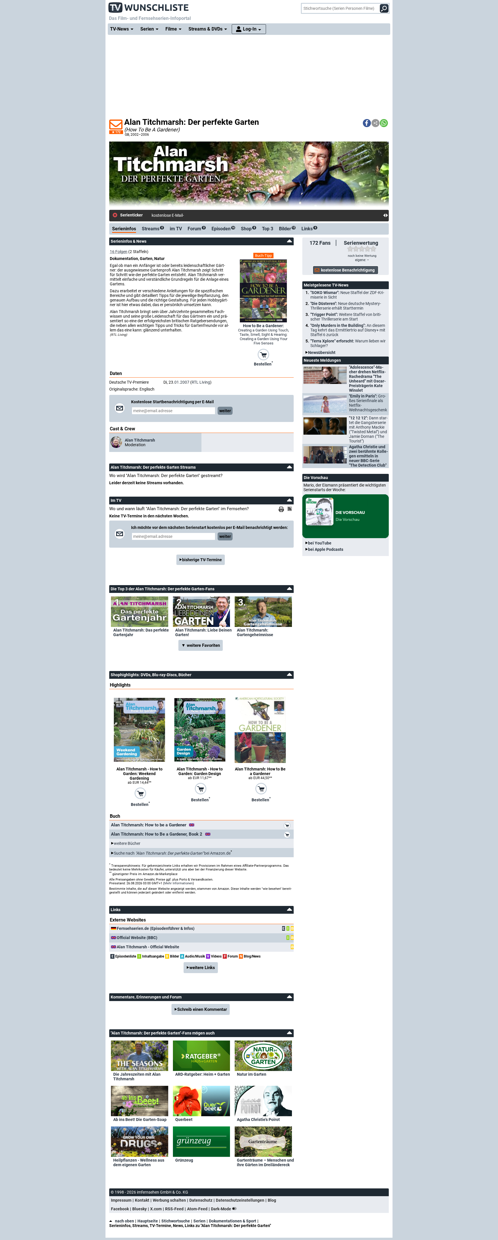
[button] (367, 123)
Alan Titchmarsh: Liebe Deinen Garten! (203, 632)
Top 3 (267, 228)
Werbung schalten (169, 1200)
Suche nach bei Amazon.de (172, 853)
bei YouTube (319, 543)
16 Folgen (118, 251)
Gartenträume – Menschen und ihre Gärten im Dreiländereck (265, 1162)
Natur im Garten (251, 1074)
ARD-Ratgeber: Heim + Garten (202, 1074)
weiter (225, 410)
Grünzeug (184, 1160)
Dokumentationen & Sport (232, 1221)
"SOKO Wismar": (347, 294)
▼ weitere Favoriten (200, 645)
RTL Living (201, 382)
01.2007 (181, 382)
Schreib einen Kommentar (202, 1009)
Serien (199, 1221)
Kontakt (142, 1200)
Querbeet (184, 1119)
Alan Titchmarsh (140, 440)
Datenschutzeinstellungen (240, 1200)
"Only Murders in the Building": (347, 330)
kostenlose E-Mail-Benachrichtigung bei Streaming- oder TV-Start (209, 215)
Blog (272, 1200)
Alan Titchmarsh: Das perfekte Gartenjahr (141, 632)
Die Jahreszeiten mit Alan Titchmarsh (137, 1076)
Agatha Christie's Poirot (258, 1119)
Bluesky (139, 1209)
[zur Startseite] (148, 6)
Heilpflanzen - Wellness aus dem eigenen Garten (138, 1162)
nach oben (124, 1221)
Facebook (120, 1209)
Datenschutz (200, 1200)
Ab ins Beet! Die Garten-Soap (140, 1119)
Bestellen (263, 363)
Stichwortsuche (175, 1221)
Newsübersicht (321, 352)
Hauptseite (147, 1221)
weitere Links (202, 967)
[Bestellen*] (263, 354)
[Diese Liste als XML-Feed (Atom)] (290, 508)
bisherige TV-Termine (202, 559)
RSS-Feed (174, 1209)
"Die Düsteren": (345, 305)
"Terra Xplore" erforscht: (348, 343)
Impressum (121, 1200)
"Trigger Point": (345, 316)
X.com (156, 1209)
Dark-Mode (221, 1209)
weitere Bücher (127, 843)
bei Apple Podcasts (325, 549)
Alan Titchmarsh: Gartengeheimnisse (255, 632)
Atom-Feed (197, 1209)
